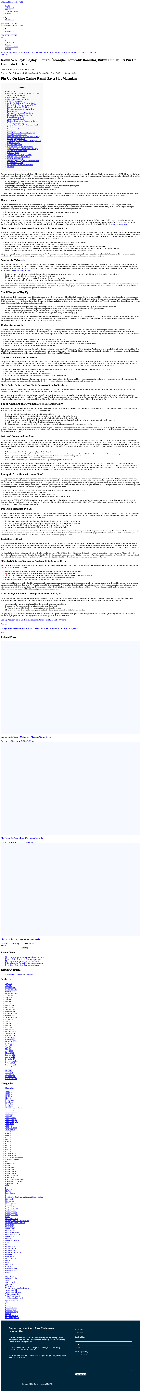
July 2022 (8, 1045)
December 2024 (10, 988)
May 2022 (8, 1049)
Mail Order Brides (11, 1219)
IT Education (9, 1199)
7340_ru (8, 1132)
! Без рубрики (10, 1088)
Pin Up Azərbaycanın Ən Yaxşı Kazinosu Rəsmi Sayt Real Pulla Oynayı (33, 620)
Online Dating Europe (13, 1252)
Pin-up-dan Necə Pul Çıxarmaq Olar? (20, 165)
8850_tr (8, 1139)
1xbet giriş (9, 1126)
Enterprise (8, 1189)
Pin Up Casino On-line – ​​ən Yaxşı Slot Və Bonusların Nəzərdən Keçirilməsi (21, 106)
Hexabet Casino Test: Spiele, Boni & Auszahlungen (23, 959)
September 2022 (11, 1041)
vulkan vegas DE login (13, 1292)
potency (8, 1266)
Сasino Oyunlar (10, 1310)
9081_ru (8, 1141)
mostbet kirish (10, 1231)
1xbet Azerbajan (11, 1120)
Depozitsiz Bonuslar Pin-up (16, 117)
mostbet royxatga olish (13, 1235)
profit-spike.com (11, 1268)
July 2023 (8, 1021)
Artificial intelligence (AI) (14, 1157)
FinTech (8, 1191)
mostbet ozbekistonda (12, 1233)
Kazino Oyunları (13, 153)
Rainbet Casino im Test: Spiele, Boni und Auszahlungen (24, 963)
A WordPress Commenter (14, 974)
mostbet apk (9, 1225)
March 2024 (9, 1005)
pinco (7, 1262)
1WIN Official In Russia (13, 1108)
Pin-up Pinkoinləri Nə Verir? (17, 135)
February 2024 (10, 1007)
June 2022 (8, 1047)
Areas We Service (11, 12)
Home (7, 6)
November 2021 (11, 1061)
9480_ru (8, 1149)
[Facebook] (37, 1376)
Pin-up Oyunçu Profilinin (16, 139)
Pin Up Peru (9, 1260)
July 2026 (8, 984)
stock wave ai (10, 1282)
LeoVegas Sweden (11, 1215)
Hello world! (30, 974)
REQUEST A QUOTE (9, 23)
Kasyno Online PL (11, 1209)
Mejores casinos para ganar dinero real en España (22, 961)
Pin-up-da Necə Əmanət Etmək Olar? (20, 115)
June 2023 (8, 1023)
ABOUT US (9, 8)
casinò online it (10, 1173)
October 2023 (10, 1015)
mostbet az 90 (10, 1227)
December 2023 (10, 1011)
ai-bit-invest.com (11, 1153)
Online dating (10, 1250)
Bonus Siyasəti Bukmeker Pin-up (18, 157)
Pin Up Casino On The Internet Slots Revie (20, 939)
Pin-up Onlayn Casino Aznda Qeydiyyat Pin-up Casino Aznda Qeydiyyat (23, 94)
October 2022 (10, 1039)
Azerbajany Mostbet (12, 1159)
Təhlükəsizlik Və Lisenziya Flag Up (19, 155)
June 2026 (8, 986)
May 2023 (8, 1025)
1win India (9, 1106)
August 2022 (9, 1043)
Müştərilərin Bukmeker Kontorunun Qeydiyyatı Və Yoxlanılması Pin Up (23, 122)
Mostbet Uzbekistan (12, 1240)
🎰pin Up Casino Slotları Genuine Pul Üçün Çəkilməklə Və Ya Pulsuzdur (22, 150)
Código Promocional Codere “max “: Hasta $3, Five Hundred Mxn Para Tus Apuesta (39, 628)
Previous (4, 624)
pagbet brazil (9, 1256)
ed (6, 1187)
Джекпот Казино (11, 1300)
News (7, 1242)
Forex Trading (10, 1193)
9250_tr (8, 1143)
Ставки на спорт (11, 1312)
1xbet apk (8, 1116)
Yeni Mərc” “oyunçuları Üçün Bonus (20, 113)
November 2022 (11, 1037)
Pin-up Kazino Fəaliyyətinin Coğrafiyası (21, 133)
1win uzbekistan (11, 1112)
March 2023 (9, 1029)
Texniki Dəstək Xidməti (15, 119)
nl (6, 1244)
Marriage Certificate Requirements (17, 1221)
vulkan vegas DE (11, 1290)
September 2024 (11, 994)
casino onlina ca (10, 1169)
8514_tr (8, 1136)
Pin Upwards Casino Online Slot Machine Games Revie (26, 737)
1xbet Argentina (10, 1118)
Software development (13, 1278)
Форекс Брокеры (11, 1316)
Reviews (8, 14)
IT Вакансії (9, 1201)
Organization (9, 1254)
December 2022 (10, 1035)
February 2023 (10, 1031)
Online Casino (10, 1246)
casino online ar (10, 1171)
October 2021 (10, 1063)
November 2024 (11, 990)
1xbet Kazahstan (11, 1128)
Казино (8, 1304)
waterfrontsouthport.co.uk (14, 1298)
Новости (8, 1306)
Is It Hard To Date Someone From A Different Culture (24, 1197)
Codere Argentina (11, 1175)
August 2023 (9, 1019)
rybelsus (8, 1272)
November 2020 (11, 1079)
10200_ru (8, 1092)
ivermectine (9, 1205)
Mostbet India (10, 1229)
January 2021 (10, 1075)
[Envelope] (31, 1376)
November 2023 (11, 1013)
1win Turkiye (10, 1110)
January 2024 (10, 1009)
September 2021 (11, 1065)
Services (8, 10)
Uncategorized (10, 1286)
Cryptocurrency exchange (14, 1181)
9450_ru (8, 1147)
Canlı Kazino (11, 91)
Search (3, 945)
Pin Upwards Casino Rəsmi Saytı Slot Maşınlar (22, 838)
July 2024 (8, 997)
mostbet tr (8, 1238)
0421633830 (9, 20)
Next (2, 632)
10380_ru (8, 1094)
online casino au (11, 1248)
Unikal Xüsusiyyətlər (14, 101)
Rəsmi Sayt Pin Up (13, 129)
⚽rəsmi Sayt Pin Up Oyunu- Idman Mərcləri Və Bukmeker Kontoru (23, 162)
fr (5, 1195)
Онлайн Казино (11, 1308)
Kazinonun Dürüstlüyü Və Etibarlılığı (20, 147)
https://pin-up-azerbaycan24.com (120, 224)
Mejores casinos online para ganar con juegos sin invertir (25, 957)
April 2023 (9, 1027)
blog (6, 1161)
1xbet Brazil (9, 1124)
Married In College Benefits (15, 1223)
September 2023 (11, 1017)
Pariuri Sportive (10, 1258)
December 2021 (10, 1059)
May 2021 (8, 1071)
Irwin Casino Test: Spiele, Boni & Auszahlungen (22, 965)
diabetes (8, 1185)
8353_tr (8, 1134)
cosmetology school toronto (14, 1179)
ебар (7, 1302)
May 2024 (8, 1001)
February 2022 (10, 1055)
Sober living (9, 1276)
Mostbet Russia (10, 1236)
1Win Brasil (9, 1100)
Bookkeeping (10, 1163)
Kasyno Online (10, 1207)
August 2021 (9, 1067)
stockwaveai (9, 1284)
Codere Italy (9, 1177)
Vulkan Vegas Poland (12, 1294)
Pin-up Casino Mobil (14, 145)
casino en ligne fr (11, 1167)
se (6, 1274)
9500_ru (8, 1151)
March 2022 (9, 1053)
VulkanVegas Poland (12, 1296)
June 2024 (8, 999)
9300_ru (8, 1145)
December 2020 (10, 1077)
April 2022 (9, 1051)
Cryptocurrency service (13, 1183)
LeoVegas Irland (11, 1213)
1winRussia (9, 1114)
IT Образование (11, 1203)
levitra (7, 1217)
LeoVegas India (10, 1211)
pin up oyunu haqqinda (22, 270)
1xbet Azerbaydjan (11, 1122)
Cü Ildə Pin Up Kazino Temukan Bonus (21, 103)
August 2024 (9, 996)
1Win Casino (9, 1104)
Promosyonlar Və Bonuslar (16, 97)
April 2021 (9, 1073)
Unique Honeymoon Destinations (17, 1288)
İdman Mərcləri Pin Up (15, 159)
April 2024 (9, 1003)
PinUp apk (4, 54)
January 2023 (10, 1033)
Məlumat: (10, 167)
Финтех (8, 1314)
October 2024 (10, 992)
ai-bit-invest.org (10, 1155)
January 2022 (10, 1057)
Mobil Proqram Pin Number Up (18, 99)
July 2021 (8, 1069)
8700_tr (8, 1137)
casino (7, 1165)
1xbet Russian (10, 1130)
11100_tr (8, 1098)
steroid (7, 1280)
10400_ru (8, 1096)
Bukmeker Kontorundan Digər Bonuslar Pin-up (23, 137)
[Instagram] (43, 1376)
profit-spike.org (10, 1270)
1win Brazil (9, 1102)
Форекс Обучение (12, 1318)
